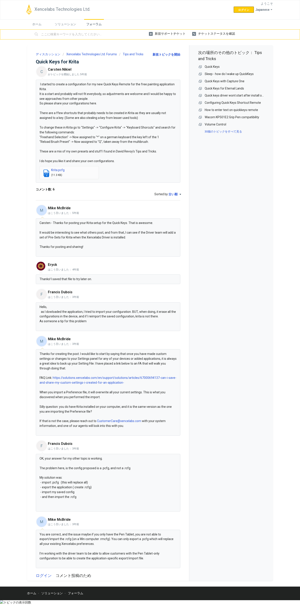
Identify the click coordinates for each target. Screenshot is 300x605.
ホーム (37, 24)
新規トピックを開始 (166, 54)
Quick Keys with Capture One (224, 81)
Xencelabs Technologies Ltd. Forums (91, 54)
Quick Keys (212, 66)
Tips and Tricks (133, 54)
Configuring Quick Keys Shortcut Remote (233, 102)
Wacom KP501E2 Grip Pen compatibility (232, 117)
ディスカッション (48, 54)
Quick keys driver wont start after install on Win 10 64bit (243, 95)
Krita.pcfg (58, 170)
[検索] (36, 34)
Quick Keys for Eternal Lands (224, 88)
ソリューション (65, 24)
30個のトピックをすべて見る (223, 131)
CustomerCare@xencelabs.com (119, 421)
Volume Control (215, 124)
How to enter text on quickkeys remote (231, 110)
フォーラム (94, 24)
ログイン (44, 575)
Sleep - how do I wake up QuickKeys (229, 74)
